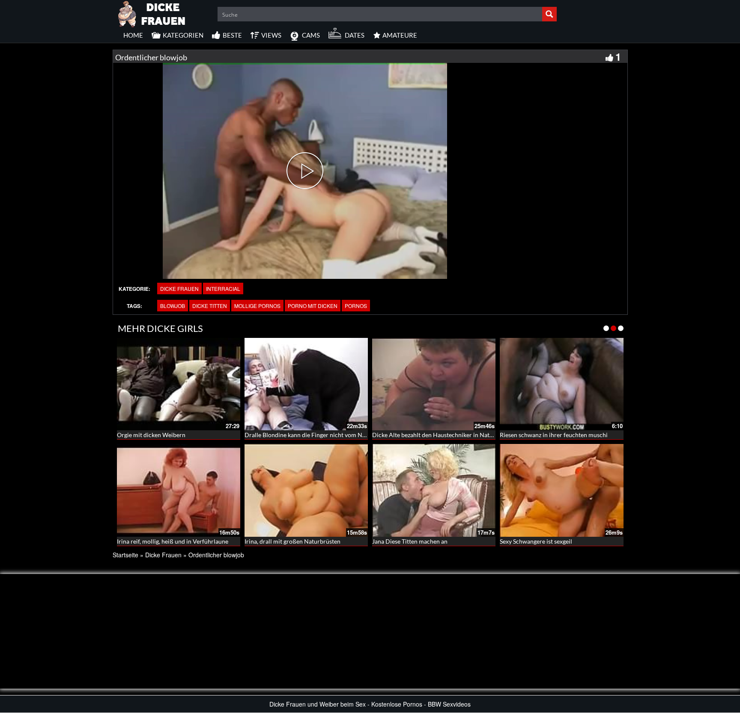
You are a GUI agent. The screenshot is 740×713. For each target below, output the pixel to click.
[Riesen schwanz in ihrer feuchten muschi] (561, 384)
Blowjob (172, 305)
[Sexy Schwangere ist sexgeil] (561, 490)
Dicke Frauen (179, 288)
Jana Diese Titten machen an (410, 541)
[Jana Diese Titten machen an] (433, 490)
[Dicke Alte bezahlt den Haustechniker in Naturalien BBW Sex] (433, 384)
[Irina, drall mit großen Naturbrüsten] (306, 490)
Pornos (356, 305)
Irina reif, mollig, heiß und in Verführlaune (172, 541)
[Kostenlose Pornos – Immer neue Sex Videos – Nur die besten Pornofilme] (152, 13)
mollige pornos (257, 305)
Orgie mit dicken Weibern (151, 434)
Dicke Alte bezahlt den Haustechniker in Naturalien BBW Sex (453, 434)
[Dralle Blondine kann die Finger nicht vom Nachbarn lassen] (306, 384)
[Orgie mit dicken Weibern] (178, 384)
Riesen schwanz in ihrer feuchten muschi (554, 434)
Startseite (125, 554)
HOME (133, 35)
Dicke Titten (209, 305)
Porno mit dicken (312, 305)
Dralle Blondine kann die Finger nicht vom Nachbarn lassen (323, 434)
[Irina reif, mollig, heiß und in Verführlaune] (178, 490)
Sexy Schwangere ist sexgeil (536, 541)
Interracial (223, 288)
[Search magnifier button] (549, 14)
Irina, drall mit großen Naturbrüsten (292, 541)
